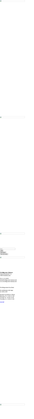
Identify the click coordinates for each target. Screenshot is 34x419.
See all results (4, 254)
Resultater (3, 252)
